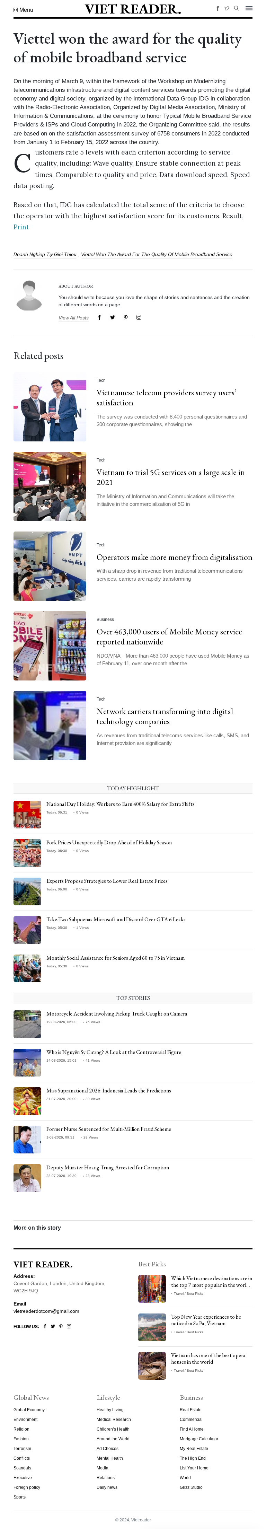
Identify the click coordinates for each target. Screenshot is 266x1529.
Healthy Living (110, 1409)
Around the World (113, 1438)
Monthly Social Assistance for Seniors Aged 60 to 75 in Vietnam (115, 957)
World (185, 1477)
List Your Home (194, 1468)
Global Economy (29, 1409)
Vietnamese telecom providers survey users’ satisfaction (167, 397)
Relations (106, 1477)
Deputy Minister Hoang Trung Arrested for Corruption (107, 1167)
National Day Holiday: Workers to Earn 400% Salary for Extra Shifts (120, 804)
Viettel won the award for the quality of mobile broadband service (156, 254)
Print (21, 227)
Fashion (21, 1438)
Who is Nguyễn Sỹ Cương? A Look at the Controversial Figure (113, 1052)
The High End (193, 1458)
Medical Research (114, 1419)
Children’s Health (113, 1429)
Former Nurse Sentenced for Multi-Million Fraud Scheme (108, 1129)
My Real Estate (194, 1448)
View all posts (74, 317)
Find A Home (192, 1429)
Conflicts (22, 1458)
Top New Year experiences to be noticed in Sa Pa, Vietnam (206, 1320)
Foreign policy (27, 1487)
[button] (23, 10)
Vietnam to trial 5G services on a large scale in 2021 (171, 477)
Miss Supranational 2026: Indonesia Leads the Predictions (108, 1090)
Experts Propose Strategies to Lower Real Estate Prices (107, 881)
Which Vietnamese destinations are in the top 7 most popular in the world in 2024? (211, 1285)
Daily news (107, 1487)
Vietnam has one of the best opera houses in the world (208, 1358)
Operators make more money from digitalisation (174, 557)
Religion (21, 1429)
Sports (20, 1497)
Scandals (22, 1468)
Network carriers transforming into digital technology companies (165, 716)
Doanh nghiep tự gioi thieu (45, 254)
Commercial (191, 1419)
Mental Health (110, 1458)
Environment (25, 1419)
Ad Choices (107, 1448)
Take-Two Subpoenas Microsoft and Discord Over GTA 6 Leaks (116, 919)
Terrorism (22, 1448)
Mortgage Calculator (199, 1438)
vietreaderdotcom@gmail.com (46, 1311)
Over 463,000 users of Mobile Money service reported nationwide (169, 636)
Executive (23, 1477)
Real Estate (191, 1409)
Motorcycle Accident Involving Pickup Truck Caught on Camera (116, 1013)
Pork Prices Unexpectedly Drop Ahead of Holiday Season (109, 842)
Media (102, 1468)
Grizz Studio (191, 1487)
